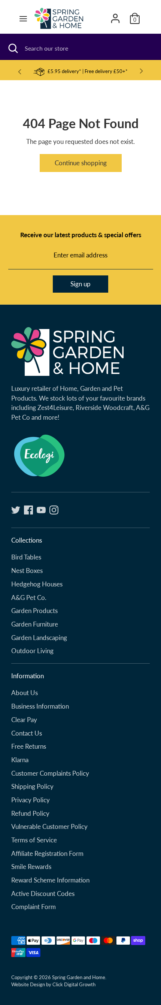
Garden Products (34, 611)
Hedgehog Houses (37, 584)
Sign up (80, 284)
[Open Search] (12, 48)
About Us (24, 693)
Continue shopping (81, 163)
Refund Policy (30, 813)
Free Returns (28, 746)
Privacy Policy (30, 800)
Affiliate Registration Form (47, 853)
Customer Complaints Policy (50, 773)
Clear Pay (24, 720)
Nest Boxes (27, 570)
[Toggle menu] (23, 18)
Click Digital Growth (73, 984)
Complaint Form (33, 907)
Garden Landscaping (39, 638)
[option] (80, 71)
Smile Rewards (31, 866)
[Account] (115, 15)
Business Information (40, 706)
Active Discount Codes (43, 893)
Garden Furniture (34, 624)
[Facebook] (28, 509)
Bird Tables (26, 557)
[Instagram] (53, 509)
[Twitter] (15, 509)
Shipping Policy (32, 786)
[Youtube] (41, 509)
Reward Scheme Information (50, 880)
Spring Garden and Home (78, 977)
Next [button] (141, 71)
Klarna (19, 760)
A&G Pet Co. (28, 597)
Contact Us (26, 733)
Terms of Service (34, 840)
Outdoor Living (32, 651)
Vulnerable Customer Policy (49, 826)
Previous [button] (19, 71)
